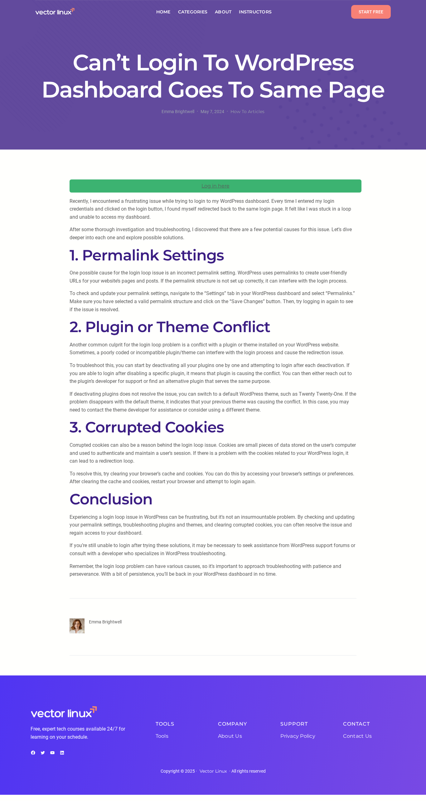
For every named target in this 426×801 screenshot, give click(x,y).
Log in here (215, 186)
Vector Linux (213, 771)
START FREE (371, 11)
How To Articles (247, 111)
